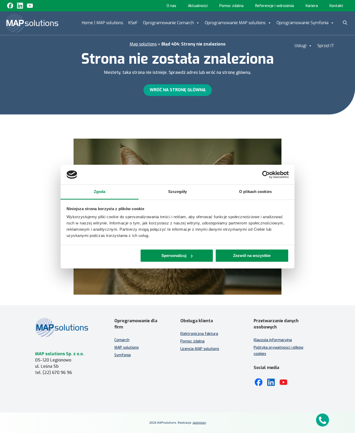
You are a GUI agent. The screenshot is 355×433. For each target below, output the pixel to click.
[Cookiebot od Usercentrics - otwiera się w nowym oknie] (266, 174)
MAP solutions (126, 347)
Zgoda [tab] (100, 192)
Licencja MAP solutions (199, 348)
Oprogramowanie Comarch (168, 22)
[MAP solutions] (31, 23)
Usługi (300, 45)
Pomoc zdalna (231, 5)
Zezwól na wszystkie (252, 255)
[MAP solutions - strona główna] (67, 327)
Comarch (121, 340)
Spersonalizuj (173, 255)
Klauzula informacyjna (273, 340)
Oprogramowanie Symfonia (302, 22)
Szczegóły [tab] (177, 192)
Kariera (312, 5)
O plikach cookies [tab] (255, 192)
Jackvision (199, 422)
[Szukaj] (345, 22)
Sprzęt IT (325, 45)
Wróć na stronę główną (178, 90)
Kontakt (336, 5)
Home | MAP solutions (102, 22)
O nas (171, 5)
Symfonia (122, 355)
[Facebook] (10, 6)
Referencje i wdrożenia (274, 5)
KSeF (133, 22)
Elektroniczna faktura (199, 333)
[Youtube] (30, 6)
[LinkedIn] (271, 382)
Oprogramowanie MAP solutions (235, 22)
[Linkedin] (20, 6)
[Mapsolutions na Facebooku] (259, 382)
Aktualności (198, 5)
